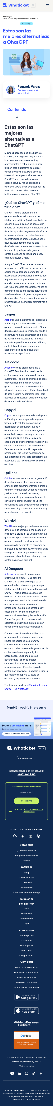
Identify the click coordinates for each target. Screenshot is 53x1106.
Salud (26, 908)
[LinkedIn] (19, 1073)
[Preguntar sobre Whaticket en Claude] (38, 836)
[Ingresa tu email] (26, 792)
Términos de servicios (36, 1057)
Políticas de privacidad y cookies (27, 1062)
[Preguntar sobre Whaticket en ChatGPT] (15, 836)
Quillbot (8, 478)
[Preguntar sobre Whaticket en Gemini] (22, 836)
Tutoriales (26, 882)
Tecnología (26, 23)
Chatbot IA (26, 940)
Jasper (7, 319)
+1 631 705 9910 (26, 774)
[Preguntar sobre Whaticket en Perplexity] (30, 836)
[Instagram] (26, 1073)
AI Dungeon (10, 574)
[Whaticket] (16, 5)
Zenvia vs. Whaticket (26, 982)
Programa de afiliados (26, 855)
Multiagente (26, 945)
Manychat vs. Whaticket (26, 987)
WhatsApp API (26, 935)
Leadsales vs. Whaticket (26, 972)
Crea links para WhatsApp (26, 892)
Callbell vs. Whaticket (26, 977)
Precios (26, 860)
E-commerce (27, 918)
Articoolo (9, 367)
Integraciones (26, 955)
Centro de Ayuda (15, 1057)
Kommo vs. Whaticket (26, 967)
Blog (26, 872)
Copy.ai (8, 415)
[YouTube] (12, 1073)
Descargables (27, 887)
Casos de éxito (26, 877)
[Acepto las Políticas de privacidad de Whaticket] (10, 810)
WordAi (8, 526)
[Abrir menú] (47, 5)
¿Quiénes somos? (26, 850)
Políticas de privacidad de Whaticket (33, 810)
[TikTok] (33, 1073)
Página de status (26, 1066)
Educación (26, 913)
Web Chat (26, 950)
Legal (26, 923)
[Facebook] (41, 1073)
